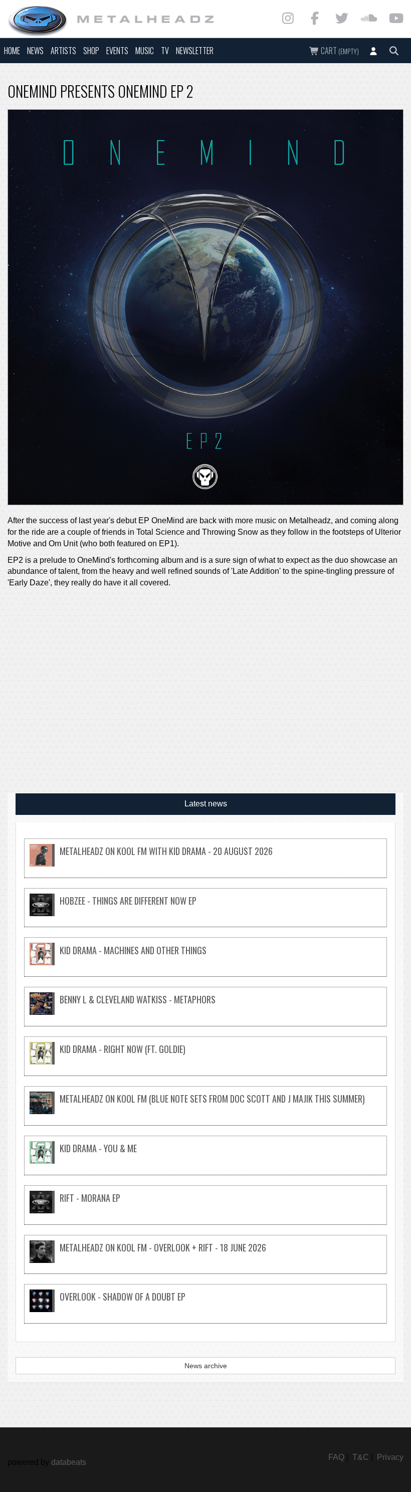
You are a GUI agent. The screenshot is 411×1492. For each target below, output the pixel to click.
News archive (205, 1366)
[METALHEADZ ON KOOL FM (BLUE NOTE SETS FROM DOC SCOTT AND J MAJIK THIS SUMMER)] (205, 1111)
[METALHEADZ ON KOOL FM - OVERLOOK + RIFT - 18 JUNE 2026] (205, 1260)
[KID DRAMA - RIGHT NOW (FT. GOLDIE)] (205, 1061)
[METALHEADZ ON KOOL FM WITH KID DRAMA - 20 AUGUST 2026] (205, 864)
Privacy (390, 1457)
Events (117, 51)
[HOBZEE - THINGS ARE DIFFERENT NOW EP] (205, 913)
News (35, 51)
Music (144, 51)
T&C (360, 1457)
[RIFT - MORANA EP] (205, 1210)
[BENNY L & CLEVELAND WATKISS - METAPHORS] (205, 1012)
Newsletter (195, 51)
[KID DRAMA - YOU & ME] (205, 1161)
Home (12, 51)
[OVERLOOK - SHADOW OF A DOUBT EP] (205, 1309)
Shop (91, 51)
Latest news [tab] (205, 803)
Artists (63, 51)
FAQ (336, 1457)
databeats (68, 1462)
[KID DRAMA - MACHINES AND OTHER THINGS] (205, 962)
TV (165, 51)
